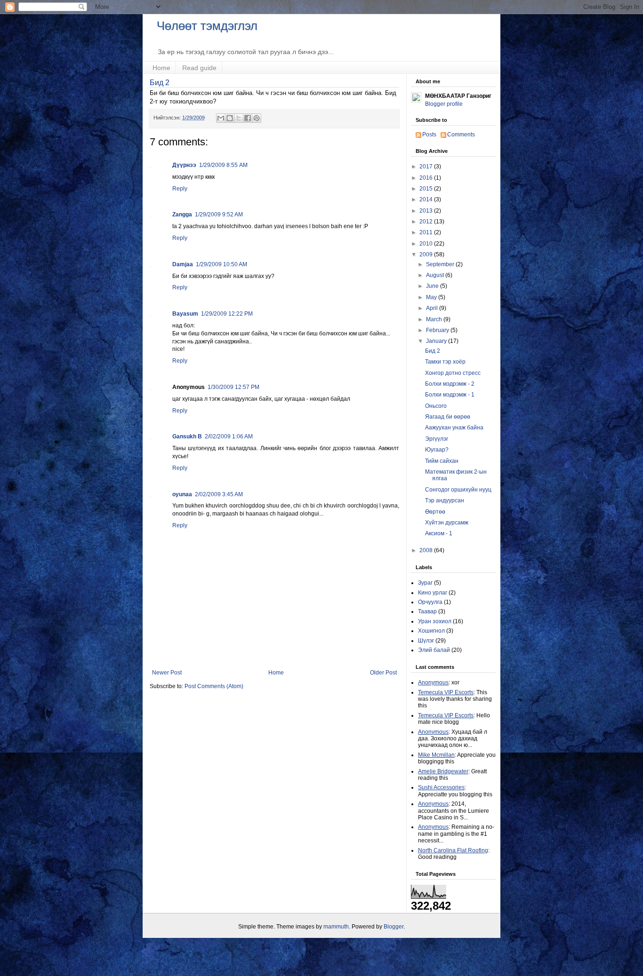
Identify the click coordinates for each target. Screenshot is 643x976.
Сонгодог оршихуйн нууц (458, 489)
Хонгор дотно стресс (453, 373)
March (434, 319)
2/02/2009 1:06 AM (229, 436)
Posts (429, 134)
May (432, 297)
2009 (426, 254)
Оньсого (436, 406)
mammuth (336, 926)
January (437, 341)
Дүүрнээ (184, 165)
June (433, 286)
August (435, 275)
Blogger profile (444, 104)
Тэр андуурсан (444, 500)
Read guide (199, 67)
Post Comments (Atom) (214, 686)
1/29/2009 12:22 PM (227, 313)
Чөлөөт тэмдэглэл (207, 26)
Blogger (393, 926)
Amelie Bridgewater (443, 771)
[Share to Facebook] (247, 118)
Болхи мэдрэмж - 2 (449, 384)
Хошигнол (431, 630)
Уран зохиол (434, 621)
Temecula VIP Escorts (446, 692)
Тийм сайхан (441, 461)
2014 (426, 199)
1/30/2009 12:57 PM (233, 387)
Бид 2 (159, 83)
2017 (426, 166)
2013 (426, 210)
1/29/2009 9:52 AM (219, 214)
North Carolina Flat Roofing (453, 850)
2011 (426, 232)
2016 (426, 178)
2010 (426, 243)
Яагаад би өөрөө (447, 416)
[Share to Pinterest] (256, 118)
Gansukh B (187, 436)
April (432, 308)
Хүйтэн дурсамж (446, 522)
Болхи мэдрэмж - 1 (449, 394)
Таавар (427, 611)
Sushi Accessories (441, 787)
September (441, 264)
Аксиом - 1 (438, 533)
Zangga (182, 214)
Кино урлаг (432, 592)
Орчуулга (430, 602)
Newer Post (167, 672)
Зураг (425, 582)
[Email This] (220, 118)
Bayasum (185, 313)
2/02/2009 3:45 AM (219, 494)
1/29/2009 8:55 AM (223, 165)
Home (161, 67)
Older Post (383, 672)
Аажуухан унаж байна (454, 427)
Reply (179, 188)
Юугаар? (437, 449)
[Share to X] (238, 118)
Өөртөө (435, 511)
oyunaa (182, 494)
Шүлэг (426, 640)
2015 (426, 188)
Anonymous (433, 682)
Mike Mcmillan (436, 755)
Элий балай (434, 650)
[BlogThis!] (229, 118)
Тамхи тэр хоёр (445, 361)
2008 (426, 550)
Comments (461, 134)
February (438, 330)
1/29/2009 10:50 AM (221, 264)
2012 (426, 221)
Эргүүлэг (436, 439)
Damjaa (182, 264)
